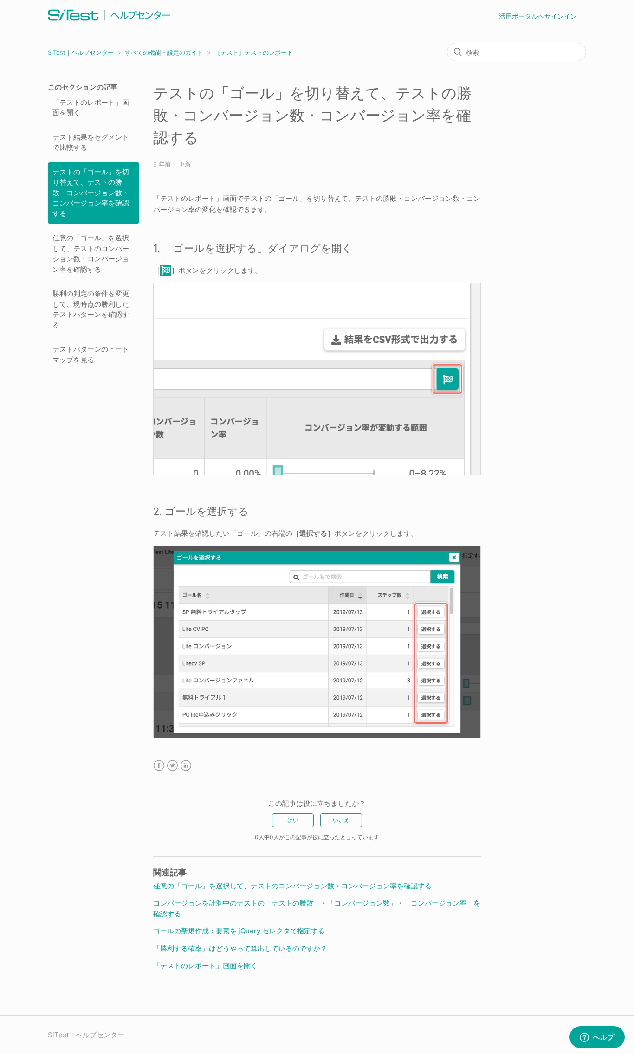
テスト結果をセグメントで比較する (90, 142)
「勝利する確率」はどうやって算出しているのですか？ (240, 948)
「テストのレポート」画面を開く (90, 107)
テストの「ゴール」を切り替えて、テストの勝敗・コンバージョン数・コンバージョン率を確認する (90, 192)
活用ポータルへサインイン (538, 16)
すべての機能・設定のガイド (164, 52)
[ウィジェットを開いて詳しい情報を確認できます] (597, 1037)
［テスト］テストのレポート (253, 52)
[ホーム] (109, 21)
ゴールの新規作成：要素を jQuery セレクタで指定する (239, 930)
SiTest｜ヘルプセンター (81, 52)
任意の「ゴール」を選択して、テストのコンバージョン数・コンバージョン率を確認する (90, 253)
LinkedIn (186, 765)
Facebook (159, 765)
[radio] (293, 820)
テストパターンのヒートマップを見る (90, 354)
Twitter (172, 765)
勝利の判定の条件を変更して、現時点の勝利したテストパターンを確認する (90, 309)
